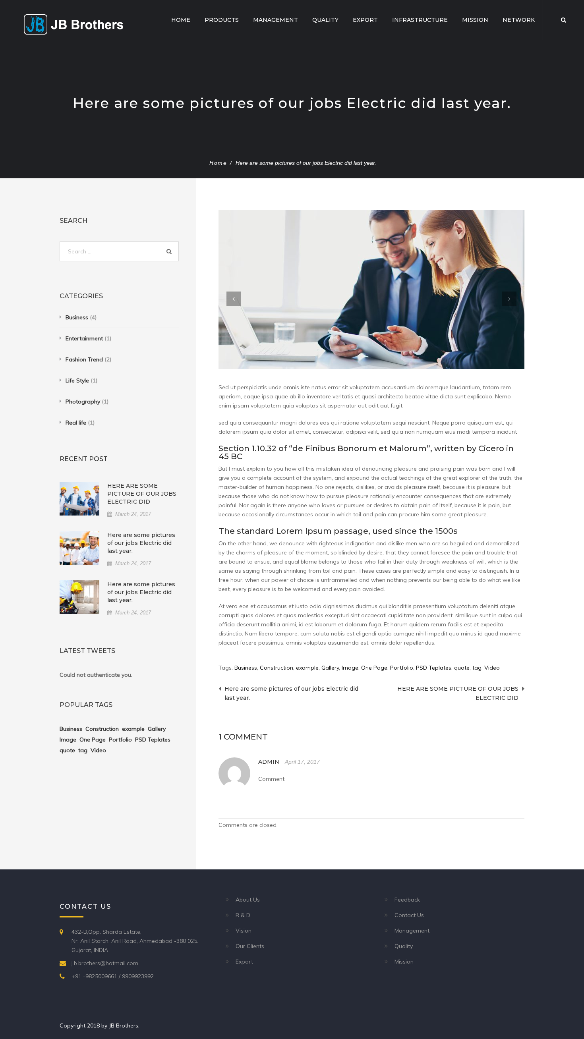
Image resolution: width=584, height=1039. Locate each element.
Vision (243, 930)
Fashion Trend (84, 359)
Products (222, 19)
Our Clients (250, 946)
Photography (83, 401)
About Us (248, 899)
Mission (475, 19)
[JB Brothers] (73, 23)
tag (477, 667)
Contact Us (409, 915)
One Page (374, 667)
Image (350, 667)
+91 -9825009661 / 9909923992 (113, 976)
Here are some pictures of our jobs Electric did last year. (141, 542)
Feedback (407, 899)
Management (275, 19)
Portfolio (401, 667)
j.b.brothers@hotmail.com (105, 963)
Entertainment (84, 338)
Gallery (330, 667)
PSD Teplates (433, 667)
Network (519, 19)
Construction (276, 667)
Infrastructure (420, 19)
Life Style (77, 380)
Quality (325, 19)
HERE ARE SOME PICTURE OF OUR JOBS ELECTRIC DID (141, 493)
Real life (76, 422)
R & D (243, 915)
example (307, 667)
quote (462, 667)
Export (365, 19)
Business (245, 667)
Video (492, 667)
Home (180, 19)
